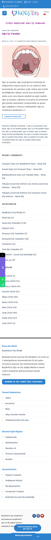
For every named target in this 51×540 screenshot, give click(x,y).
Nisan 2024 (7, 302)
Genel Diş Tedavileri (10, 30)
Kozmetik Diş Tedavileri (13, 239)
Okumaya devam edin (13, 116)
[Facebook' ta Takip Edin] (34, 516)
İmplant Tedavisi (13, 475)
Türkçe (46, 11)
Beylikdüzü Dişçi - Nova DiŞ (33, 164)
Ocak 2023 (7, 323)
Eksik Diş (6, 218)
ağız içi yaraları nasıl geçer (37, 134)
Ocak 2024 (7, 313)
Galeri (8, 398)
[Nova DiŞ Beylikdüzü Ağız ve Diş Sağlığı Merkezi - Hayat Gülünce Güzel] (25, 13)
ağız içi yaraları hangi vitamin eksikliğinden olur (24, 133)
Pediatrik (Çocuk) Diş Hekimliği (19, 497)
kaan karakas (31, 41)
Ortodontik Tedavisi (14, 491)
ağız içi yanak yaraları (14, 131)
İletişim (9, 459)
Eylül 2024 (7, 276)
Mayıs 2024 (7, 297)
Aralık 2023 (7, 318)
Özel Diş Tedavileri (11, 249)
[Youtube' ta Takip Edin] (42, 516)
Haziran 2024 (8, 292)
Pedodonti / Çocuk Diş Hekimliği (17, 255)
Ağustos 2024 (9, 281)
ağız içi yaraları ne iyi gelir (34, 137)
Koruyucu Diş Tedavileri (13, 233)
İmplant (5, 228)
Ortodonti (6, 244)
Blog (7, 409)
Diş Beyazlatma (12, 486)
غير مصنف (7, 260)
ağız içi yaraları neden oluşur (30, 139)
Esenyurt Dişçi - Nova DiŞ (30, 169)
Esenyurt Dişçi (9, 164)
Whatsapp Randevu (23, 535)
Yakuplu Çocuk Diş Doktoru (14, 184)
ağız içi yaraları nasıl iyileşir (12, 137)
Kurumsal (9, 403)
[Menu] (4, 13)
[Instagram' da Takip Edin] (38, 516)
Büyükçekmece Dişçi (11, 175)
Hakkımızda (11, 437)
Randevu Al (10, 448)
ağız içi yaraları (28, 131)
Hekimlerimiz (11, 443)
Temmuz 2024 (9, 286)
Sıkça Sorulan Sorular (15, 414)
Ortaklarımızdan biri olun (17, 420)
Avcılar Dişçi (7, 169)
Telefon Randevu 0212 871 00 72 (28, 528)
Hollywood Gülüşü (13, 480)
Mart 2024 (7, 307)
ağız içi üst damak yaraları (17, 128)
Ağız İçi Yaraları (11, 33)
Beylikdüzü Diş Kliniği (12, 212)
